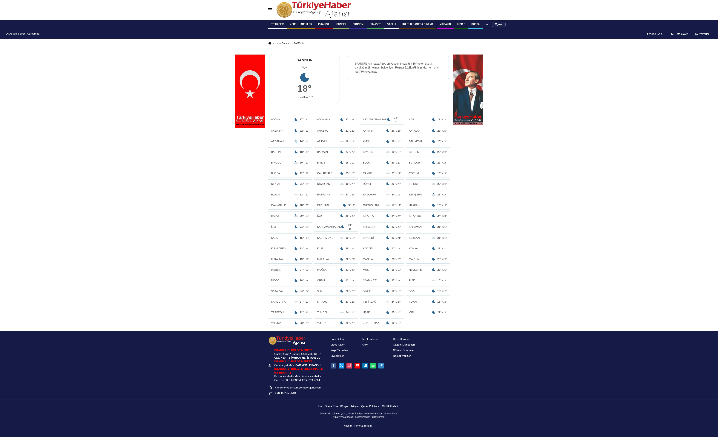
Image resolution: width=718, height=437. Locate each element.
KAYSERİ (382, 237)
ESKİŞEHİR (428, 194)
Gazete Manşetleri (404, 344)
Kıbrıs (461, 24)
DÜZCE (382, 183)
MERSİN (290, 269)
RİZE (428, 280)
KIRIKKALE (428, 237)
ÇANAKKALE (336, 173)
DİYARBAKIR (336, 183)
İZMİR (290, 226)
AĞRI (428, 119)
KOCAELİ (382, 248)
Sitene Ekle (331, 406)
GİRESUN (336, 205)
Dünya (475, 24)
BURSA (290, 173)
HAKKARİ (428, 205)
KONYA (428, 248)
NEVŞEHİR (428, 269)
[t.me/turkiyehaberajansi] (381, 365)
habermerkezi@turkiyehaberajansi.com (298, 387)
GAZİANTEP (290, 205)
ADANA (290, 119)
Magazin (445, 24)
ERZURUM (382, 194)
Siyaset (375, 24)
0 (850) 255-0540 (285, 393)
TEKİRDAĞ (382, 301)
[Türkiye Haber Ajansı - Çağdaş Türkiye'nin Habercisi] (313, 10)
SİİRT (336, 291)
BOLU (382, 162)
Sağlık (391, 24)
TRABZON (290, 312)
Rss (319, 406)
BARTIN (290, 151)
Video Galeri (656, 33)
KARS (290, 237)
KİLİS (336, 248)
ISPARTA (382, 215)
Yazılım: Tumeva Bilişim (358, 425)
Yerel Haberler (370, 339)
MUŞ (382, 269)
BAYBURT (382, 151)
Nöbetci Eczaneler (404, 350)
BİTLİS (336, 162)
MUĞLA (336, 269)
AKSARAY (290, 130)
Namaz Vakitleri (402, 355)
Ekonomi (358, 24)
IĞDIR (336, 215)
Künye (344, 406)
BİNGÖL (290, 162)
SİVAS (428, 291)
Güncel (341, 24)
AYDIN (382, 141)
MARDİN (428, 259)
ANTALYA (428, 130)
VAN (428, 312)
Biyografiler (337, 355)
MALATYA (336, 259)
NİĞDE (290, 280)
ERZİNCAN (336, 194)
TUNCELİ (336, 312)
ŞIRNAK (336, 301)
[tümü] (487, 24)
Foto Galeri (681, 33)
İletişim (354, 406)
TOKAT (428, 301)
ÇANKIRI (382, 173)
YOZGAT (336, 322)
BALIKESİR (428, 141)
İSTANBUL (428, 215)
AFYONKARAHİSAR (381, 119)
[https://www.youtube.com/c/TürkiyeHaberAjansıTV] (357, 365)
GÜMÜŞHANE (382, 205)
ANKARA (382, 130)
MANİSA (382, 259)
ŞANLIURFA (290, 301)
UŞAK (382, 312)
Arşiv (365, 344)
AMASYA (336, 130)
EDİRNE (428, 183)
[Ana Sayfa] (269, 43)
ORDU (336, 280)
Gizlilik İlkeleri (390, 406)
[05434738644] (373, 365)
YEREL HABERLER (301, 24)
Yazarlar (703, 33)
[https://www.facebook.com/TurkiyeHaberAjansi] (333, 365)
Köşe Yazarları (339, 350)
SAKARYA (290, 291)
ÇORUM (428, 173)
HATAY (290, 215)
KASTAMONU (336, 237)
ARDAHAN (290, 141)
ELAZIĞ (290, 194)
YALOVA (290, 322)
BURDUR (428, 162)
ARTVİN (336, 141)
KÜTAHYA (290, 259)
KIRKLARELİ (290, 248)
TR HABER (277, 24)
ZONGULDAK (382, 322)
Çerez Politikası (370, 406)
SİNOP (382, 291)
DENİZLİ (290, 183)
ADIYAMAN (336, 119)
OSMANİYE (382, 280)
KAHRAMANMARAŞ (335, 226)
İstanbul (324, 24)
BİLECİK (428, 151)
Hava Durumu (282, 43)
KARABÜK (382, 226)
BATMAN (336, 151)
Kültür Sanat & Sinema (417, 24)
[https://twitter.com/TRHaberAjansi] (341, 365)
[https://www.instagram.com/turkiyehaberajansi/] (349, 365)
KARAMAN (428, 226)
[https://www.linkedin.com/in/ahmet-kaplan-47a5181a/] (365, 365)
